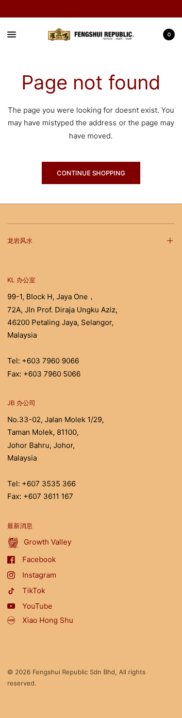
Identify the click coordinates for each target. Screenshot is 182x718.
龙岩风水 (20, 240)
